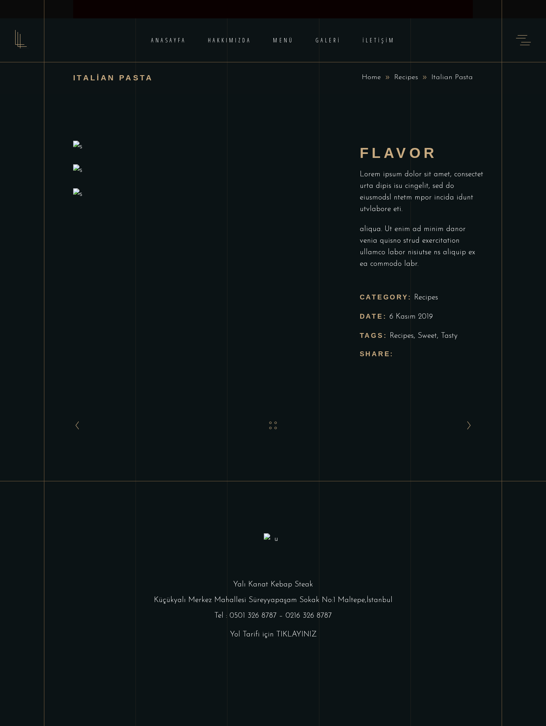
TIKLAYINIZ (296, 634)
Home (371, 77)
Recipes (406, 77)
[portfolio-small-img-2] (204, 170)
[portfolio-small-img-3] (204, 194)
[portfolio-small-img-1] (204, 146)
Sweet (427, 336)
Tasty (449, 336)
